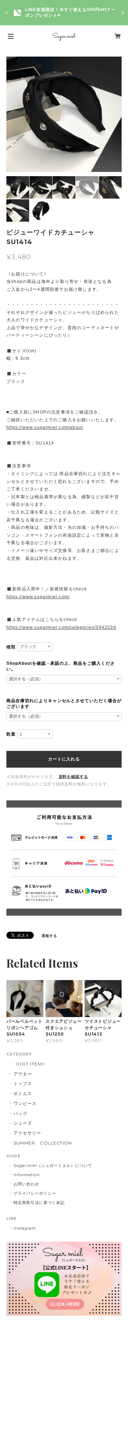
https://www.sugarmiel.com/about (44, 427)
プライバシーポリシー (35, 1193)
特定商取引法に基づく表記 (39, 1202)
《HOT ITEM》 (30, 1064)
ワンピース (25, 1103)
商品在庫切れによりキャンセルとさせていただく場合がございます (64, 703)
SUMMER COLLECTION (43, 1143)
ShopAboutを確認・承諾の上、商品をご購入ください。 (60, 666)
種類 (11, 646)
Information (27, 1174)
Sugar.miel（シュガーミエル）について (53, 1165)
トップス (23, 1083)
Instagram (25, 1228)
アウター (23, 1074)
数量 (11, 734)
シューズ (23, 1123)
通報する (49, 935)
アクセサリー (27, 1133)
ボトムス (23, 1093)
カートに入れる (64, 759)
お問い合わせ (26, 1184)
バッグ (20, 1113)
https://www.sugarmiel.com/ (38, 596)
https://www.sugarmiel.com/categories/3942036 (61, 627)
